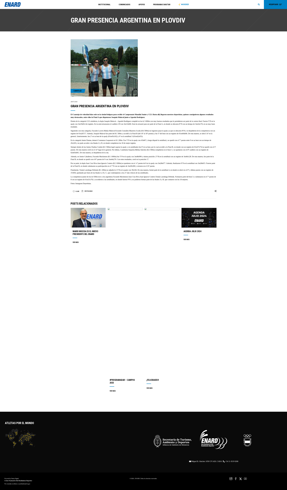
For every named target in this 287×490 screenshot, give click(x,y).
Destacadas (88, 191)
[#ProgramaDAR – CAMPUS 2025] (125, 292)
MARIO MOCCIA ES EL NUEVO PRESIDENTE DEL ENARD (85, 232)
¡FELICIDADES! (153, 380)
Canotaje (78, 91)
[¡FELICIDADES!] (162, 292)
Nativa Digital (15, 478)
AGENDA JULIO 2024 (192, 231)
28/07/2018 (74, 102)
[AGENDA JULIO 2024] (199, 218)
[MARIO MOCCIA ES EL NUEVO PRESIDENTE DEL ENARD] (88, 218)
